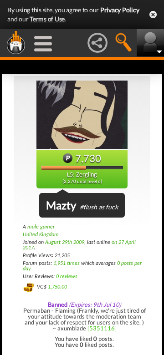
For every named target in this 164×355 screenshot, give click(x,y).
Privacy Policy (119, 10)
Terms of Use (47, 19)
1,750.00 (57, 287)
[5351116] (102, 328)
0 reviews (66, 276)
